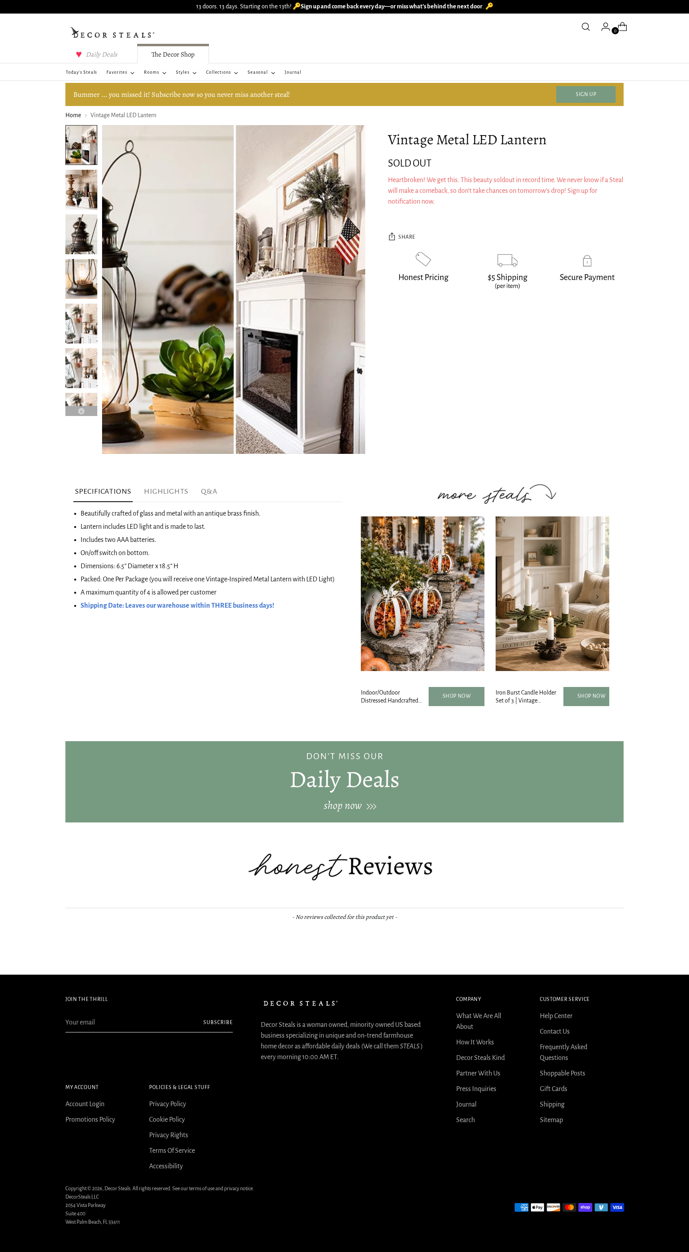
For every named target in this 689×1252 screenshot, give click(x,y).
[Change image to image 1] (81, 145)
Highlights (166, 491)
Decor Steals (117, 1188)
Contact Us (555, 1031)
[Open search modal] (586, 27)
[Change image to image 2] (81, 190)
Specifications (103, 491)
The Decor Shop (173, 54)
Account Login (84, 1104)
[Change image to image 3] (81, 234)
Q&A (209, 491)
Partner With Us (478, 1073)
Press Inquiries (476, 1089)
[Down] (81, 411)
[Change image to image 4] (81, 279)
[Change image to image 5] (81, 323)
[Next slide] (597, 597)
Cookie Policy (167, 1119)
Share (406, 237)
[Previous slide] (373, 597)
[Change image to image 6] (81, 368)
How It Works (475, 1042)
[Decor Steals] (113, 33)
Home (73, 115)
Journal (466, 1104)
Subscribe (218, 1022)
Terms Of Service (172, 1150)
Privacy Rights (168, 1135)
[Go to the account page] (602, 27)
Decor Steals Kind (480, 1058)
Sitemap (551, 1120)
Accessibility (166, 1166)
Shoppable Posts (562, 1073)
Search (465, 1120)
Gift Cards (553, 1089)
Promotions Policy (90, 1119)
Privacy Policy (167, 1104)
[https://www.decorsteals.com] (344, 781)
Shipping (552, 1104)
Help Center (556, 1016)
